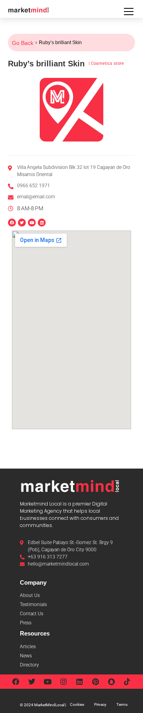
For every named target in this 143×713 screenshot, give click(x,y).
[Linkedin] (42, 223)
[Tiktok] (127, 681)
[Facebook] (16, 681)
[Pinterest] (95, 681)
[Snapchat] (111, 681)
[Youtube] (48, 681)
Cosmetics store (107, 63)
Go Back (22, 43)
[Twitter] (32, 681)
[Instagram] (63, 681)
